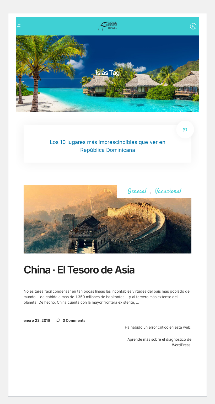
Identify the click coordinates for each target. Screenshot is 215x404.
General (136, 191)
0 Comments (73, 320)
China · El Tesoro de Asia (79, 269)
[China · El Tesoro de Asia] (107, 219)
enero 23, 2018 (37, 320)
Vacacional (168, 191)
